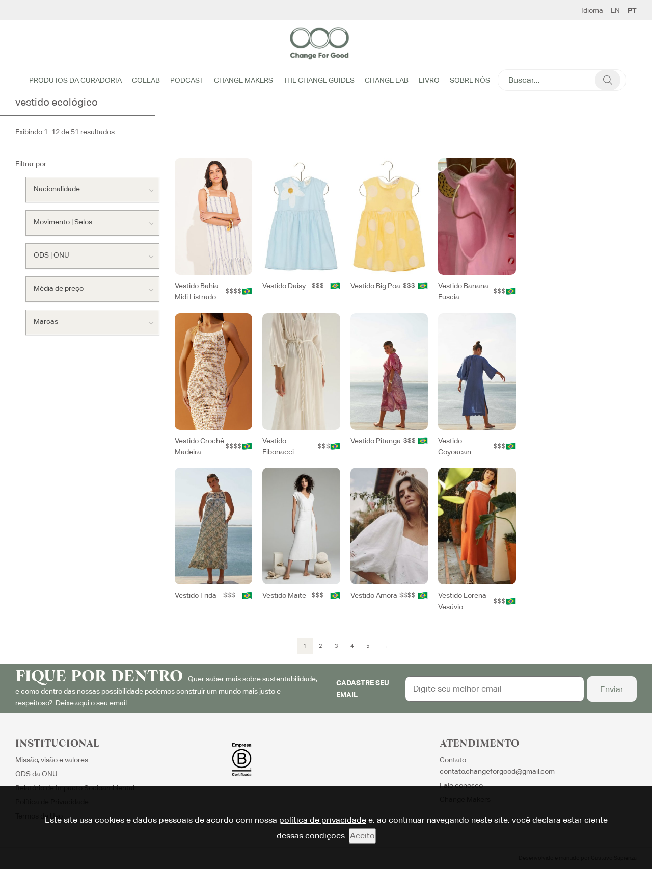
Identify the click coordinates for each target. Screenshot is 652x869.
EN (615, 10)
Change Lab (387, 80)
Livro (429, 80)
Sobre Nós (470, 80)
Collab (146, 80)
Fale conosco (461, 785)
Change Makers (243, 80)
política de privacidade (322, 820)
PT (632, 10)
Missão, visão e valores (51, 760)
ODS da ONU (36, 774)
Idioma (592, 10)
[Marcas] (92, 322)
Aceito (362, 835)
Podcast (187, 80)
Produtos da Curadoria (75, 80)
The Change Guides (319, 80)
